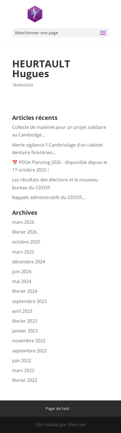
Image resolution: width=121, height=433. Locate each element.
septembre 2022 (29, 351)
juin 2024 (21, 271)
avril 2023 (22, 311)
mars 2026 (23, 222)
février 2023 (24, 321)
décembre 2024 (28, 262)
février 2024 (24, 291)
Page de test (58, 408)
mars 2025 (23, 252)
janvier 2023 (25, 331)
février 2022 (24, 380)
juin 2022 (21, 360)
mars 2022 (23, 370)
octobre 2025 (26, 242)
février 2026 (24, 232)
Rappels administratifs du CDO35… (49, 197)
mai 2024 (21, 281)
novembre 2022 (28, 341)
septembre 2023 (29, 301)
